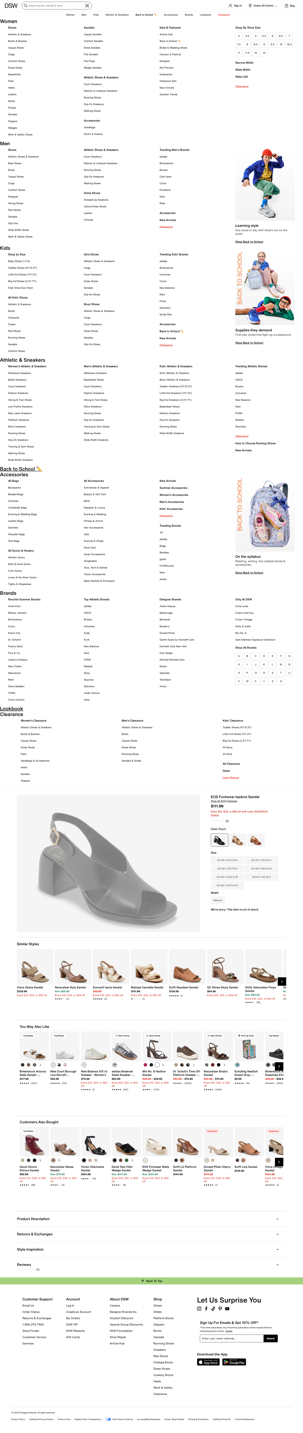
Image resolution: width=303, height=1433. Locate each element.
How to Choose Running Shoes (255, 443)
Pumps (12, 107)
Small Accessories (94, 554)
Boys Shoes (91, 304)
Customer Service (34, 1337)
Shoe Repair (118, 1337)
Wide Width (242, 70)
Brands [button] (189, 14)
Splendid (165, 673)
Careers (115, 1305)
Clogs (11, 54)
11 (239, 53)
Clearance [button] (224, 14)
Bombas (164, 552)
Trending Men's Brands (174, 150)
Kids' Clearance (233, 720)
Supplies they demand (253, 330)
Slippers (12, 121)
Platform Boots (163, 1318)
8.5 (256, 44)
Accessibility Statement (148, 1419)
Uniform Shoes (16, 351)
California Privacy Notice (41, 1419)
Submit (271, 1338)
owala (163, 579)
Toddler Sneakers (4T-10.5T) (176, 386)
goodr (163, 559)
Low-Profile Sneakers (20, 406)
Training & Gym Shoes (21, 446)
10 (281, 44)
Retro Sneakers (17, 426)
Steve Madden (16, 686)
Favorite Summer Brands (24, 599)
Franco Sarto (15, 646)
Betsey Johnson (17, 613)
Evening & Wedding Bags (22, 514)
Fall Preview (166, 67)
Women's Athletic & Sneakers (27, 366)
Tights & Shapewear (19, 584)
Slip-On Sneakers (94, 104)
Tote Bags (13, 541)
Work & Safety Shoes (20, 134)
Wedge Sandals (92, 67)
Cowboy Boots (163, 1375)
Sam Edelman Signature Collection (255, 639)
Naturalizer (14, 673)
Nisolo (163, 666)
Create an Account (78, 1312)
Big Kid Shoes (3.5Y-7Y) (22, 281)
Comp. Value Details (174, 1419)
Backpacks (14, 487)
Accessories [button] (171, 14)
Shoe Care (90, 547)
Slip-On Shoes (92, 294)
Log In (70, 1305)
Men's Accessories (172, 502)
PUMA (239, 413)
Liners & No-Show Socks (22, 577)
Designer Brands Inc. (123, 1312)
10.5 (289, 44)
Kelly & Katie (243, 626)
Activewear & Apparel (96, 487)
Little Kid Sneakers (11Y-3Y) (176, 393)
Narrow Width (244, 63)
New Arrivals (167, 87)
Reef (162, 203)
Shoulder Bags (16, 534)
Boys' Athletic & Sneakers (175, 379)
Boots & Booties (17, 41)
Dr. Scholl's (14, 639)
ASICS (239, 379)
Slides (157, 1312)
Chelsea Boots (163, 1362)
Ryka (87, 673)
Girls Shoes (91, 254)
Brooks (164, 170)
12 (255, 53)
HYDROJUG (167, 566)
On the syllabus (248, 556)
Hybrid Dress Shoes (95, 206)
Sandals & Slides (131, 760)
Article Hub (166, 34)
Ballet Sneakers (17, 379)
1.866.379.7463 (33, 1324)
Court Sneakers (93, 84)
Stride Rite (166, 314)
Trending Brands (170, 526)
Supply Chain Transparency (88, 1419)
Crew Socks (15, 570)
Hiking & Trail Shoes (20, 400)
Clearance (241, 86)
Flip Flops (89, 61)
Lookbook (205, 14)
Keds (87, 633)
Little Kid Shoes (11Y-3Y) (22, 274)
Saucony (89, 679)
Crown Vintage (243, 619)
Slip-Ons (13, 223)
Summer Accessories (173, 488)
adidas (163, 156)
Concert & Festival (170, 54)
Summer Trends (168, 94)
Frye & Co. (14, 653)
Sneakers (159, 1350)
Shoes (12, 27)
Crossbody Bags (17, 507)
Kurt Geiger (166, 653)
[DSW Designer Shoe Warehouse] (11, 5)
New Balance (167, 288)
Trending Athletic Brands (251, 366)
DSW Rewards (75, 1331)
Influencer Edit (168, 81)
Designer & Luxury (94, 507)
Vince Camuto (16, 699)
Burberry (165, 626)
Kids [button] (96, 14)
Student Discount (121, 1318)
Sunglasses (90, 561)
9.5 (272, 44)
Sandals (12, 114)
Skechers (165, 308)
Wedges (12, 128)
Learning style (247, 225)
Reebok (239, 420)
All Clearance (231, 764)
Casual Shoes (16, 47)
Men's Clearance (132, 720)
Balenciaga (166, 613)
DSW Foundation (121, 1331)
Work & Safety (163, 1387)
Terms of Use (64, 1419)
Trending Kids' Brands (174, 254)
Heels (11, 87)
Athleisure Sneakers (19, 373)
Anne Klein (14, 606)
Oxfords (88, 220)
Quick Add (34, 1095)
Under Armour (92, 693)
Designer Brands (170, 599)
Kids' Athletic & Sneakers (176, 366)
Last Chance (231, 778)
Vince (163, 686)
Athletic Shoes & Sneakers (101, 77)
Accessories (168, 213)
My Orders (73, 1318)
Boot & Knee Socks (19, 564)
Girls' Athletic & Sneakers (174, 373)
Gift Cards (73, 1337)
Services (28, 1343)
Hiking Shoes (15, 203)
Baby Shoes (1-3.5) (19, 261)
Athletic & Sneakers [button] (117, 14)
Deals (226, 771)
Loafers (12, 94)
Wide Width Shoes (18, 230)
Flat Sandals (91, 54)
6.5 (281, 36)
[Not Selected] (22, 1064)
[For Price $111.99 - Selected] (219, 840)
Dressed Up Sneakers (96, 200)
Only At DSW (243, 599)
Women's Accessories (174, 495)
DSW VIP (72, 1324)
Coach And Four (244, 613)
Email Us (28, 1305)
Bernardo (165, 619)
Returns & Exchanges (36, 1318)
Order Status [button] (31, 1312)
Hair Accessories (93, 527)
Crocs (163, 183)
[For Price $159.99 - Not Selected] (256, 840)
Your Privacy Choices (122, 1419)
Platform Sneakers (18, 420)
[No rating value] (218, 821)
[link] (34, 991)
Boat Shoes (14, 163)
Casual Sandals (93, 34)
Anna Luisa (241, 606)
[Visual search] (87, 5)
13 (264, 53)
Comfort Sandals (93, 41)
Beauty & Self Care (95, 494)
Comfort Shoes (16, 61)
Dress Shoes (15, 67)
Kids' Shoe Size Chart (20, 288)
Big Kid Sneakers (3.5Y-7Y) (175, 400)
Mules (11, 101)
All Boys (227, 747)
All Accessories (94, 481)
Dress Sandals (92, 47)
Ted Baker (165, 679)
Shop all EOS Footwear (224, 801)
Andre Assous (167, 606)
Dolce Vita (14, 633)
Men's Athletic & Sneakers (101, 366)
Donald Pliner (167, 633)
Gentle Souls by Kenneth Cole (177, 639)
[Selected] (53, 1064)
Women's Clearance (33, 720)
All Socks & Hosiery (21, 550)
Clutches (13, 501)
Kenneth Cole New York (173, 646)
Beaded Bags (15, 494)
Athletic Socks (16, 557)
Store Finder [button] (30, 1331)
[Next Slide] (282, 981)
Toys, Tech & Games (95, 567)
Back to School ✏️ (146, 14)
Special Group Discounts (126, 1324)
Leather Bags (15, 521)
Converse (165, 274)
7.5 (239, 44)
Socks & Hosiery (93, 134)
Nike (162, 196)
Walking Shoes (92, 111)
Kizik (87, 639)
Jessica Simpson (17, 659)
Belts (87, 501)
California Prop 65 (222, 1419)
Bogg (163, 546)
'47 (161, 532)
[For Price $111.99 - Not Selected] (238, 840)
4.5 (247, 36)
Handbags (89, 127)
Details (215, 815)
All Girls (227, 754)
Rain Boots (14, 210)
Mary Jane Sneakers (20, 413)
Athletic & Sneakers (19, 34)
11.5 (247, 53)
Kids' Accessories (171, 509)
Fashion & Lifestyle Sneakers (100, 91)
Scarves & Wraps (93, 541)
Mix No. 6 (240, 633)
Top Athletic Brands (96, 599)
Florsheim (165, 190)
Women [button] (70, 14)
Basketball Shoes (94, 379)
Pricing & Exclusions (198, 1419)
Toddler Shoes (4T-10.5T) (22, 268)
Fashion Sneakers (18, 393)
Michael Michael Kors (172, 659)
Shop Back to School (249, 242)
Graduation (166, 74)
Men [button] (84, 14)
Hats (86, 534)
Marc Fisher (15, 666)
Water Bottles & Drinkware (99, 581)
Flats (11, 81)
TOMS (11, 693)
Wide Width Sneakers (20, 460)
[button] (45, 1036)
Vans (86, 699)
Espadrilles (14, 74)
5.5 (264, 36)
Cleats (11, 324)
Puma (163, 301)
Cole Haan (165, 176)
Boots (11, 170)
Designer (165, 61)
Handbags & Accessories (35, 760)
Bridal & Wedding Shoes (173, 47)
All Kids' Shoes (18, 297)
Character (13, 317)
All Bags (13, 481)
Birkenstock (166, 163)
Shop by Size (16, 254)
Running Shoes (92, 97)
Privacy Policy (18, 1419)
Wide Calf (241, 77)
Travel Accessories (95, 574)
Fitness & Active (93, 521)
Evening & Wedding (95, 514)
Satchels (13, 527)
